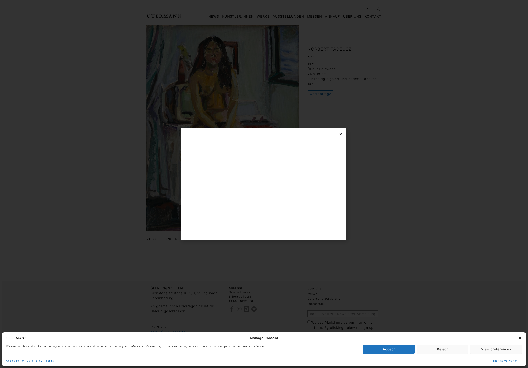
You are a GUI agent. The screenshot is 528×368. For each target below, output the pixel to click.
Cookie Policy (15, 360)
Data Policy (34, 360)
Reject (442, 349)
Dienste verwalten (505, 360)
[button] (520, 338)
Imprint (49, 360)
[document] (264, 184)
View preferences (496, 349)
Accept (389, 349)
